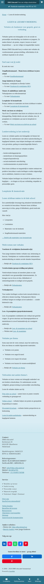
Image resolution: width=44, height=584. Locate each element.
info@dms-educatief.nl (15, 468)
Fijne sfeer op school (9, 394)
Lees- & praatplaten (19, 331)
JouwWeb (12, 571)
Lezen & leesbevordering (17, 15)
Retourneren (7, 511)
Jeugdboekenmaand (16, 76)
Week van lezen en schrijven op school (23, 124)
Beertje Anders (8, 529)
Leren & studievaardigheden (11, 415)
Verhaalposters (15, 96)
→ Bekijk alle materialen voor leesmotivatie (17, 238)
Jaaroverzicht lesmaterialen (12, 518)
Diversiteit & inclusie (9, 408)
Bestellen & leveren (9, 508)
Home (4, 15)
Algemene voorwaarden (11, 513)
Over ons (5, 499)
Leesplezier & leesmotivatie (19, 106)
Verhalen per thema (18, 368)
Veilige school (7, 401)
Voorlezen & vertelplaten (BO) (20, 86)
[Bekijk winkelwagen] (41, 2)
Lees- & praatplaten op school (22, 328)
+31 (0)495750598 (17, 472)
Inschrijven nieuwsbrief (11, 501)
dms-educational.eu (19, 527)
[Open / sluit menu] (2, 2)
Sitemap (5, 515)
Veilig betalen (7, 506)
